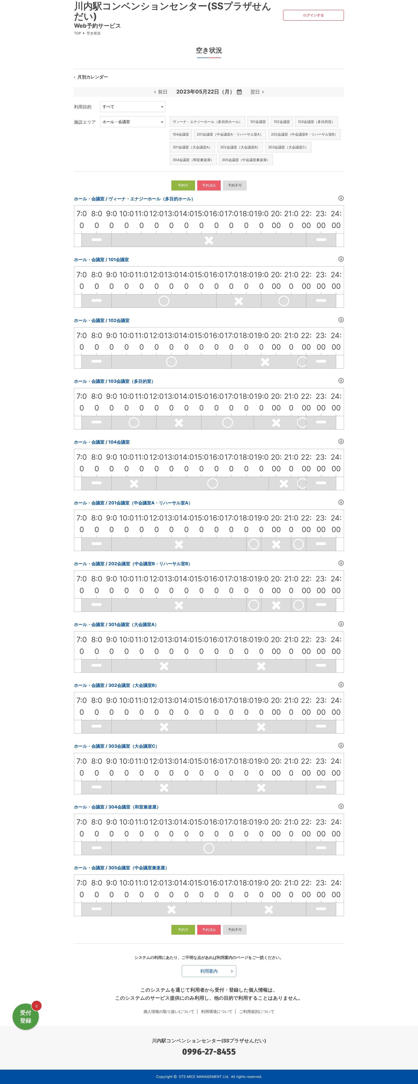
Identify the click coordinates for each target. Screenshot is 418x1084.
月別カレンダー (93, 77)
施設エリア (85, 122)
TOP (77, 33)
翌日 (255, 92)
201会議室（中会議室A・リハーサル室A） (230, 134)
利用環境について (217, 1011)
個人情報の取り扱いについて (168, 1011)
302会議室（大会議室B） (240, 147)
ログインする (313, 15)
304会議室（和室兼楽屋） (193, 160)
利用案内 (209, 971)
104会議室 (181, 134)
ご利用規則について (257, 1011)
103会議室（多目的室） (316, 121)
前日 (163, 92)
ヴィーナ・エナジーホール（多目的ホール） (207, 121)
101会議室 (258, 121)
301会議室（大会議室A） (192, 147)
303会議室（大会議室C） (288, 147)
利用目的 (82, 106)
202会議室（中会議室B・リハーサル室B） (304, 134)
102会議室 (282, 121)
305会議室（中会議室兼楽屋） (246, 160)
